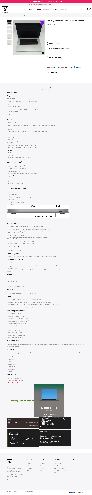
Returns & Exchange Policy (60, 468)
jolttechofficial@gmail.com (15, 479)
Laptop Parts (46, 9)
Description (46, 88)
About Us (29, 470)
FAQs (41, 468)
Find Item (42, 463)
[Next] (43, 37)
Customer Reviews (64, 9)
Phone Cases (32, 9)
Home (25, 9)
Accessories (54, 9)
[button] (66, 38)
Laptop (28, 465)
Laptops (39, 9)
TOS (41, 470)
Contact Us (43, 465)
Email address (50, 51)
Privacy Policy (57, 465)
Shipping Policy (57, 463)
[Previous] (15, 37)
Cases (28, 463)
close (3, 1)
